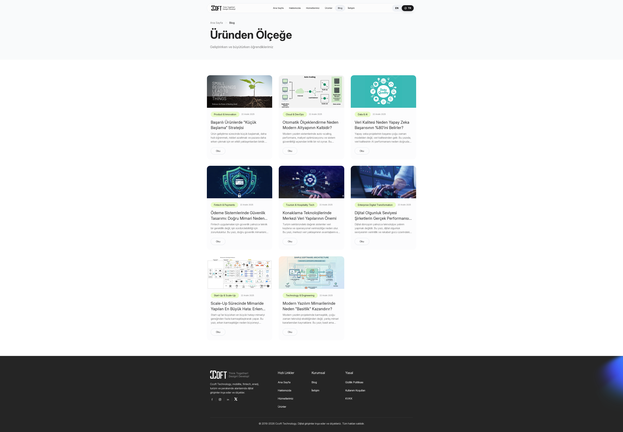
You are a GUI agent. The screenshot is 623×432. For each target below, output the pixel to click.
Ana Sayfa (278, 8)
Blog (340, 8)
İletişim (351, 8)
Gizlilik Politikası (354, 382)
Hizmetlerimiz (312, 8)
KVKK (348, 398)
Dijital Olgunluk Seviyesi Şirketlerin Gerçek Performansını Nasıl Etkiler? (383, 218)
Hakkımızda (295, 8)
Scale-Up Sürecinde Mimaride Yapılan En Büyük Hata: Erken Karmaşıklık (237, 309)
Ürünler (328, 8)
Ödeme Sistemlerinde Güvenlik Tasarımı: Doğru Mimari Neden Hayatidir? (238, 218)
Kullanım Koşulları (355, 390)
